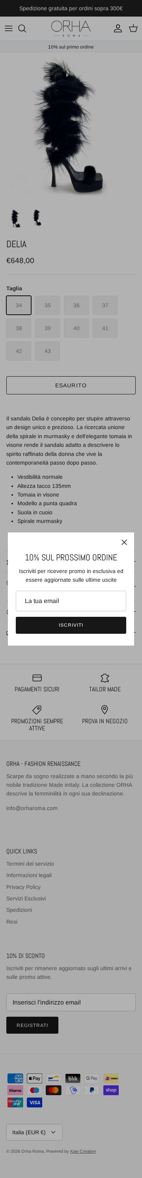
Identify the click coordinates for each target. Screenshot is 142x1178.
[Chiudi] (124, 542)
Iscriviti (71, 625)
